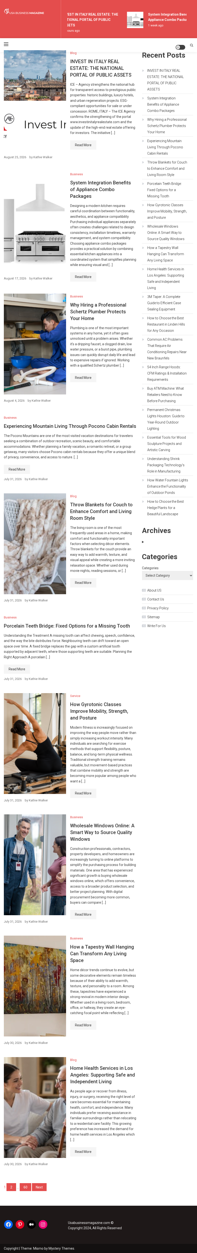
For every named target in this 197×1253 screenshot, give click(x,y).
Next (39, 1187)
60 (25, 1187)
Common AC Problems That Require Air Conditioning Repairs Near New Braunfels (167, 349)
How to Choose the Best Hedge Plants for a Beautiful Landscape (165, 508)
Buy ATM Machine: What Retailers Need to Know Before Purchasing (165, 395)
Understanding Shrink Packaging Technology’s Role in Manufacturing (166, 465)
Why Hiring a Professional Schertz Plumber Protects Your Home (98, 311)
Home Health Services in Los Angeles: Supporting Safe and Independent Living (102, 1074)
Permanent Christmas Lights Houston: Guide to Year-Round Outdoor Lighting (166, 419)
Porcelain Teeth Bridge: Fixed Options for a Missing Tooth (67, 626)
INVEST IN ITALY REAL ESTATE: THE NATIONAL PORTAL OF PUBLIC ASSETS (86, 19)
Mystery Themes (61, 1248)
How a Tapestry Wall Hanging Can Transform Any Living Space (102, 953)
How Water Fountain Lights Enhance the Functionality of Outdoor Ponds (167, 486)
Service (75, 696)
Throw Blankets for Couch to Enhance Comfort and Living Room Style (101, 511)
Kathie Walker (42, 157)
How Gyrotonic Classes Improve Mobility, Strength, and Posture (99, 711)
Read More (83, 145)
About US (154, 590)
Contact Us (155, 599)
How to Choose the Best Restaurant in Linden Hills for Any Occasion (166, 324)
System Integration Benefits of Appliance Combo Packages (100, 189)
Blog (73, 53)
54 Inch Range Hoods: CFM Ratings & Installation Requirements (167, 373)
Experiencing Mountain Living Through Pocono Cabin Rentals (70, 426)
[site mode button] (180, 47)
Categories (150, 568)
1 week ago (151, 25)
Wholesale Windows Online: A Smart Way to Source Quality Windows (102, 832)
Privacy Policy (158, 608)
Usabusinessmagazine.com (89, 1223)
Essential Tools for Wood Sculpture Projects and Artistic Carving (166, 444)
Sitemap (153, 617)
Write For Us (156, 626)
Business (76, 174)
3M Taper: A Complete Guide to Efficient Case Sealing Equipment (164, 303)
